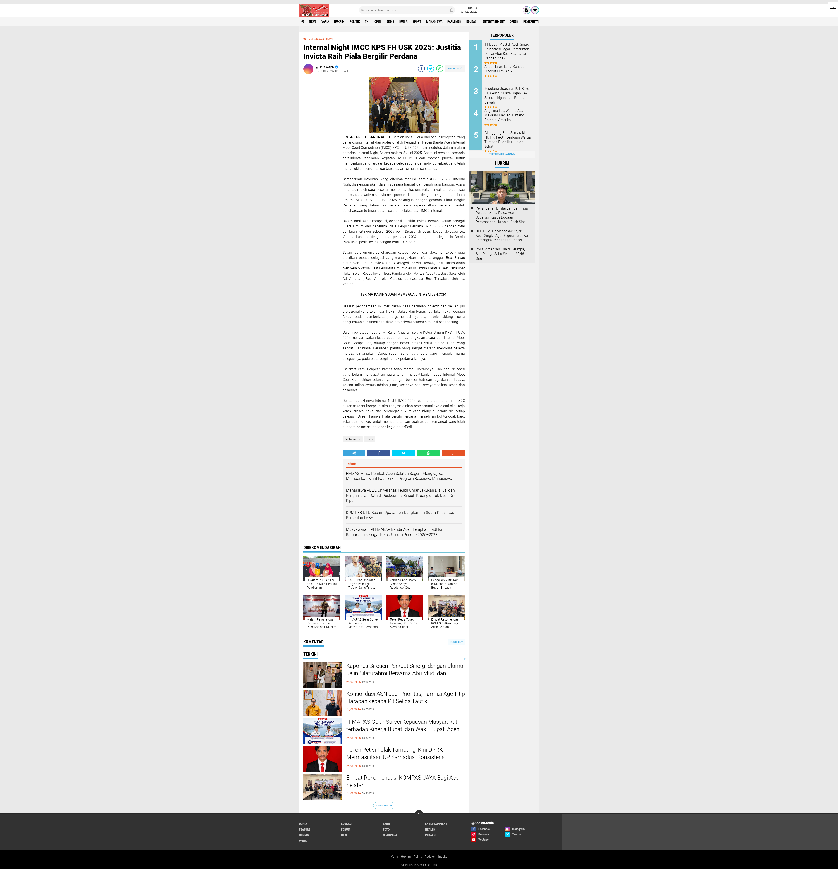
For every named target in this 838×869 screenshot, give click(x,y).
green (514, 21)
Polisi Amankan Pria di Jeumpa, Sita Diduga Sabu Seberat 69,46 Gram (500, 253)
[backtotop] (419, 814)
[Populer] (535, 10)
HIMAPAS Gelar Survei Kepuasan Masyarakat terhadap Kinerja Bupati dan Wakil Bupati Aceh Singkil (402, 729)
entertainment (494, 21)
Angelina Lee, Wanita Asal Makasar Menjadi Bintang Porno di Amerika (504, 115)
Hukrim (406, 856)
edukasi (471, 21)
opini (378, 21)
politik (355, 21)
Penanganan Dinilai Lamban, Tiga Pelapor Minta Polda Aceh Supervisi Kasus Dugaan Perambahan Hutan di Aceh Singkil (502, 215)
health (430, 829)
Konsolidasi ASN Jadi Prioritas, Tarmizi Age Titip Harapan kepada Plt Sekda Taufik (405, 697)
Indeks (442, 856)
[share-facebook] (421, 68)
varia (325, 21)
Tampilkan (455, 641)
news (312, 21)
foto (386, 829)
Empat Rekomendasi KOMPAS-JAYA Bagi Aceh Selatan (404, 781)
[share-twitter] (430, 68)
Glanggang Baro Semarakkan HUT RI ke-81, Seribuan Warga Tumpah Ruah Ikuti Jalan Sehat (507, 139)
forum (345, 829)
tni (367, 21)
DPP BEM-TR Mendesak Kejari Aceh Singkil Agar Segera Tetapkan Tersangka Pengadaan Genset (502, 235)
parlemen (454, 21)
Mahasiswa (434, 21)
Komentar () (455, 68)
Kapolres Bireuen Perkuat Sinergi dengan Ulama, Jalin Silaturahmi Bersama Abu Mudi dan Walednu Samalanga (405, 673)
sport (416, 21)
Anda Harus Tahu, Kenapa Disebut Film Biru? (504, 68)
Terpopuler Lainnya (502, 154)
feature (304, 829)
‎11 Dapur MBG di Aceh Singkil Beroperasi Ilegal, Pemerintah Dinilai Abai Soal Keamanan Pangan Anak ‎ (507, 51)
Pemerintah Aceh (535, 21)
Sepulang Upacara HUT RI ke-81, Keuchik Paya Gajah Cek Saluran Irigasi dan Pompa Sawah (507, 95)
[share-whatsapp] (439, 68)
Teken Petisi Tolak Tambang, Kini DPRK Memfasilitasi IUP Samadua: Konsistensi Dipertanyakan (396, 757)
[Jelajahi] (833, 6)
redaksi (430, 835)
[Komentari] (453, 453)
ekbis (390, 21)
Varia (394, 856)
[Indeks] (526, 10)
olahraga (390, 835)
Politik (418, 856)
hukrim (339, 21)
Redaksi (430, 856)
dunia (403, 21)
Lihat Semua (384, 805)
